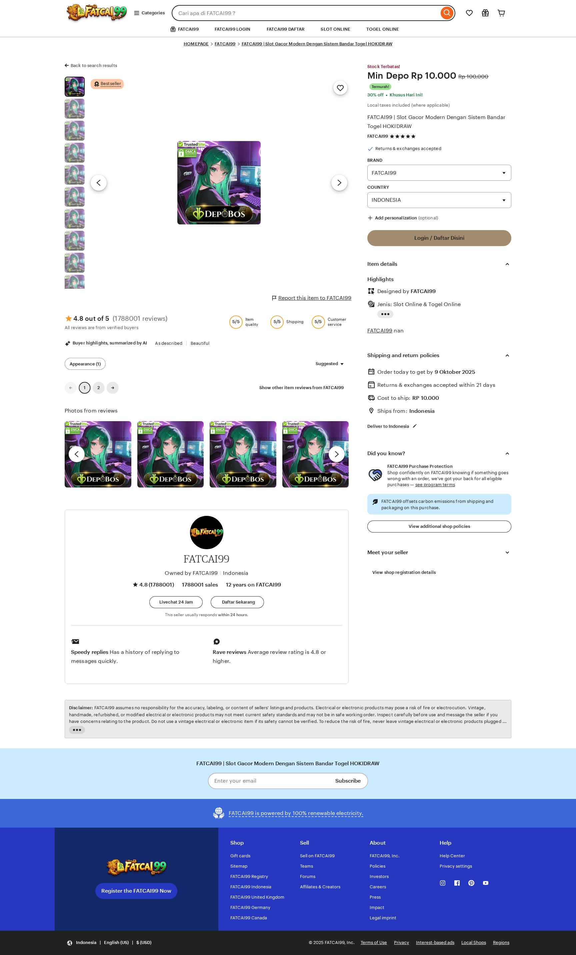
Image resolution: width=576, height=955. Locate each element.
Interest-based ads (435, 942)
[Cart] (501, 13)
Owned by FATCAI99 (191, 573)
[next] (337, 454)
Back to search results (94, 65)
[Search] (447, 13)
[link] (71, 388)
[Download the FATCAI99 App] (136, 868)
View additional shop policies (439, 526)
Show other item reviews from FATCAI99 (301, 387)
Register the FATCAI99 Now (136, 891)
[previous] (77, 454)
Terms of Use (374, 942)
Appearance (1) (85, 363)
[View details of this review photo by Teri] (243, 454)
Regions (501, 942)
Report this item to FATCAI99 (314, 298)
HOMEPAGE (196, 43)
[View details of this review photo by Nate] (170, 454)
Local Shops (473, 942)
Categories (153, 12)
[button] (176, 602)
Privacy (401, 942)
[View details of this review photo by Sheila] (98, 454)
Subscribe (348, 781)
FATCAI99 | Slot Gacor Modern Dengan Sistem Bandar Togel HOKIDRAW (317, 43)
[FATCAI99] (97, 19)
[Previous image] (99, 183)
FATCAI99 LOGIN (233, 29)
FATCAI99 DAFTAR (286, 29)
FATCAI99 (225, 43)
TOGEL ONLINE (382, 29)
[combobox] (305, 13)
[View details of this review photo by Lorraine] (315, 454)
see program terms (435, 484)
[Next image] (339, 183)
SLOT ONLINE (335, 29)
